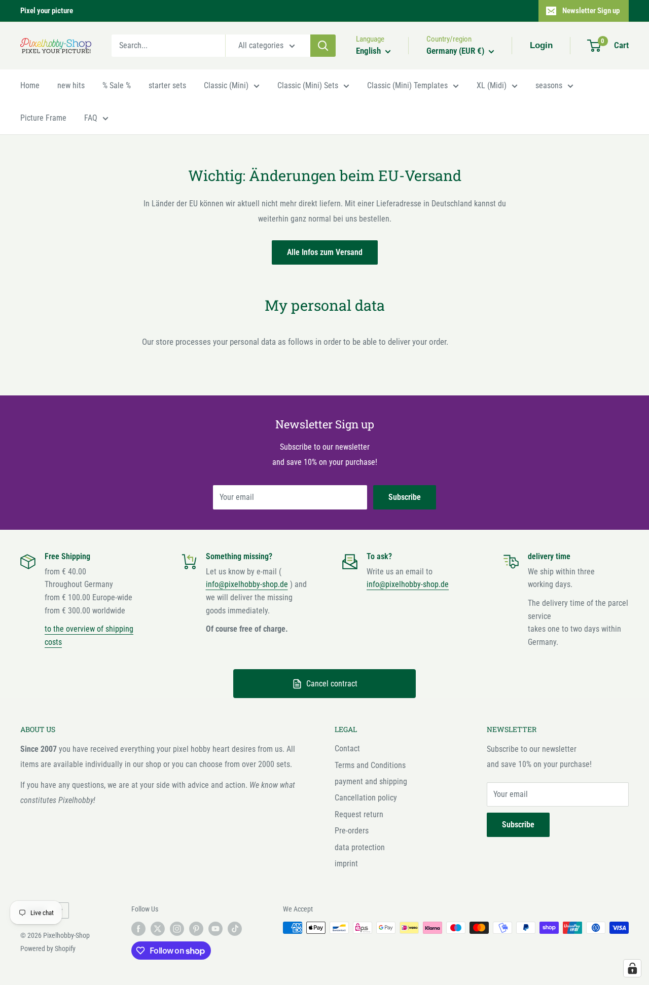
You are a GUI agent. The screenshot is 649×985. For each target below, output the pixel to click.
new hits (71, 85)
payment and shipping (371, 781)
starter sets (167, 85)
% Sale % (116, 85)
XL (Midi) (492, 85)
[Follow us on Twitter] (158, 929)
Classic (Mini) (226, 85)
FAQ (90, 118)
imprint (346, 863)
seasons (548, 85)
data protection (360, 847)
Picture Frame (43, 118)
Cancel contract (331, 683)
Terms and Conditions (370, 765)
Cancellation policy (366, 797)
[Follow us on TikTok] (235, 929)
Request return (359, 814)
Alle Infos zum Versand (325, 252)
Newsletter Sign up (591, 10)
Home (30, 85)
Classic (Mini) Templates (407, 85)
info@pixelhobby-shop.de (247, 584)
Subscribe (404, 497)
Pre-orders (352, 830)
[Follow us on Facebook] (138, 929)
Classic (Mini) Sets (307, 85)
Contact (347, 748)
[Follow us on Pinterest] (196, 929)
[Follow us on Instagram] (177, 929)
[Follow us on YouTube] (215, 929)
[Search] (323, 45)
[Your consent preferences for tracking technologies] (632, 968)
